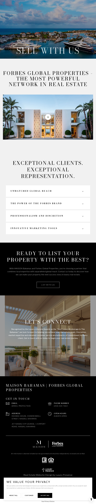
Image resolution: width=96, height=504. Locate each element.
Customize (29, 495)
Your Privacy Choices (48, 501)
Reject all (13, 495)
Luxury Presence (64, 475)
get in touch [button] (48, 350)
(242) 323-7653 (61, 406)
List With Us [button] (48, 285)
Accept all (45, 495)
